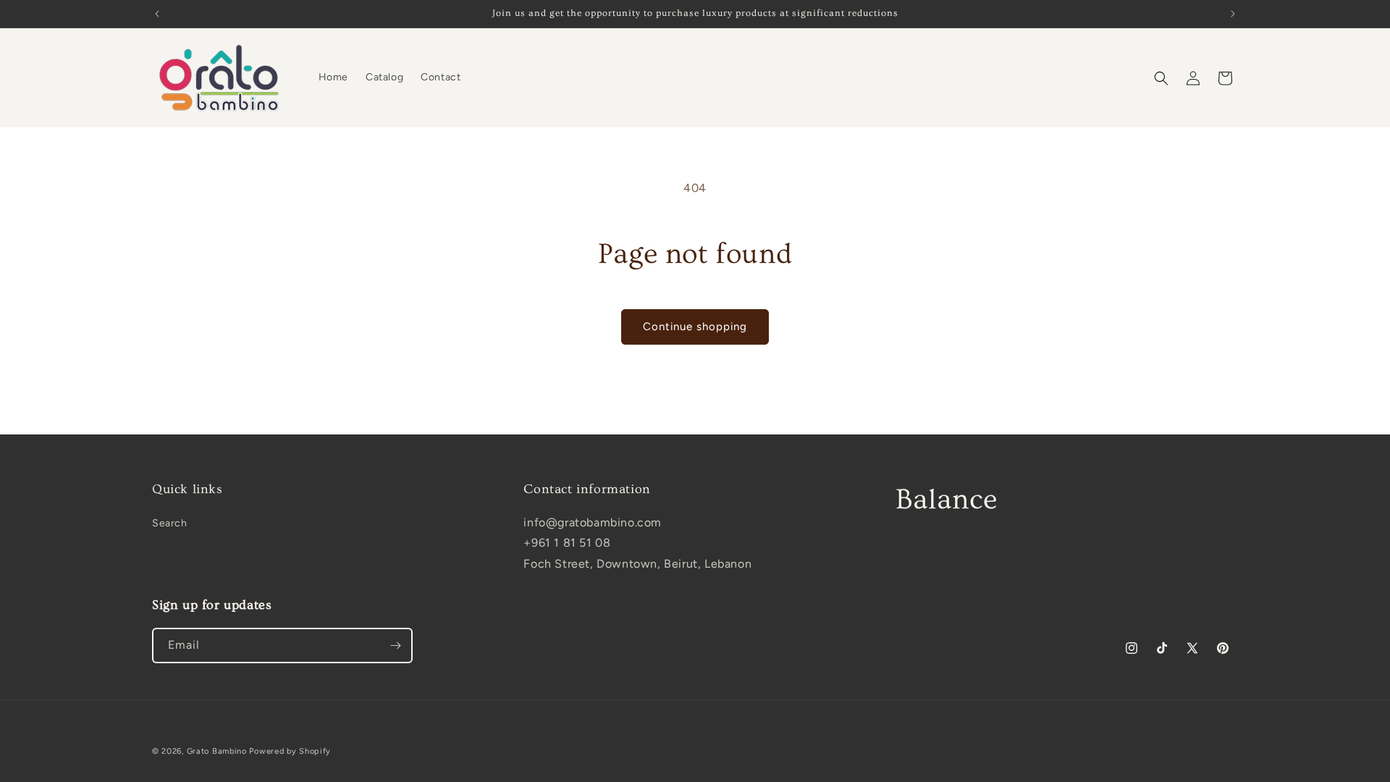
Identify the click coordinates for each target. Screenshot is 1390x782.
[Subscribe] (395, 645)
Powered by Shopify (290, 751)
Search (170, 523)
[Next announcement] (1233, 14)
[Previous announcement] (157, 14)
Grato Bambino (217, 751)
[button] (1161, 78)
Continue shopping (695, 326)
